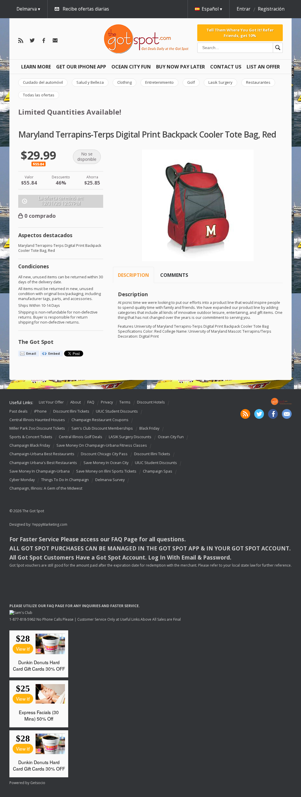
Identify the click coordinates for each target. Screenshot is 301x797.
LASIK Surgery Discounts (130, 436)
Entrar (243, 9)
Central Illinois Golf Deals (80, 436)
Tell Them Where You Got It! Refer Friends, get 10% (240, 32)
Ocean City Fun (131, 66)
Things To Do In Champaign (65, 479)
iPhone (40, 411)
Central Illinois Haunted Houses (37, 419)
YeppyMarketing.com (49, 524)
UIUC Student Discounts (117, 411)
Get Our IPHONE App (81, 66)
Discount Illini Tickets (71, 411)
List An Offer (263, 66)
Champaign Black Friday (29, 445)
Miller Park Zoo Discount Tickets (37, 428)
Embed (54, 353)
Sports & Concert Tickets (30, 436)
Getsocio (37, 782)
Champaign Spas (157, 471)
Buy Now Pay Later (180, 66)
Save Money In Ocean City (105, 462)
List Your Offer (51, 402)
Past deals (18, 411)
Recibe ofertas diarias (86, 9)
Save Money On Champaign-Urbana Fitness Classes (101, 445)
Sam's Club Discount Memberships (102, 428)
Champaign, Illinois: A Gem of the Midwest (45, 488)
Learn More (36, 66)
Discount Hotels (151, 402)
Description (133, 275)
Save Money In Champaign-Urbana (39, 471)
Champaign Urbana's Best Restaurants (43, 462)
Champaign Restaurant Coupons (99, 419)
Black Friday (149, 428)
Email (31, 353)
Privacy (107, 402)
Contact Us (225, 66)
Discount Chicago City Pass (104, 454)
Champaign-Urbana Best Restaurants (41, 454)
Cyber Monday (22, 479)
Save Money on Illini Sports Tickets (106, 471)
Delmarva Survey (110, 479)
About (75, 402)
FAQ (90, 402)
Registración (271, 9)
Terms (125, 402)
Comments (174, 275)
